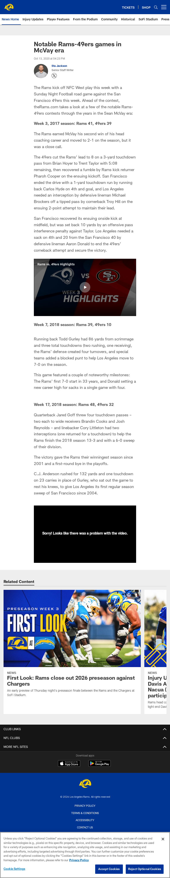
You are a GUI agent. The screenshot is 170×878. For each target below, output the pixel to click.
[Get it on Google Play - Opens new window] (99, 765)
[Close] (163, 839)
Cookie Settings (14, 868)
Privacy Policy (85, 805)
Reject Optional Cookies (144, 869)
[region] (85, 855)
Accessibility (85, 820)
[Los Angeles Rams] (85, 784)
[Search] (156, 7)
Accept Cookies (109, 869)
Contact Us (85, 827)
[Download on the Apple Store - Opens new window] (69, 764)
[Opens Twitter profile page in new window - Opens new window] (54, 75)
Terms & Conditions (85, 812)
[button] (85, 287)
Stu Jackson (59, 65)
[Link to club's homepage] (9, 5)
